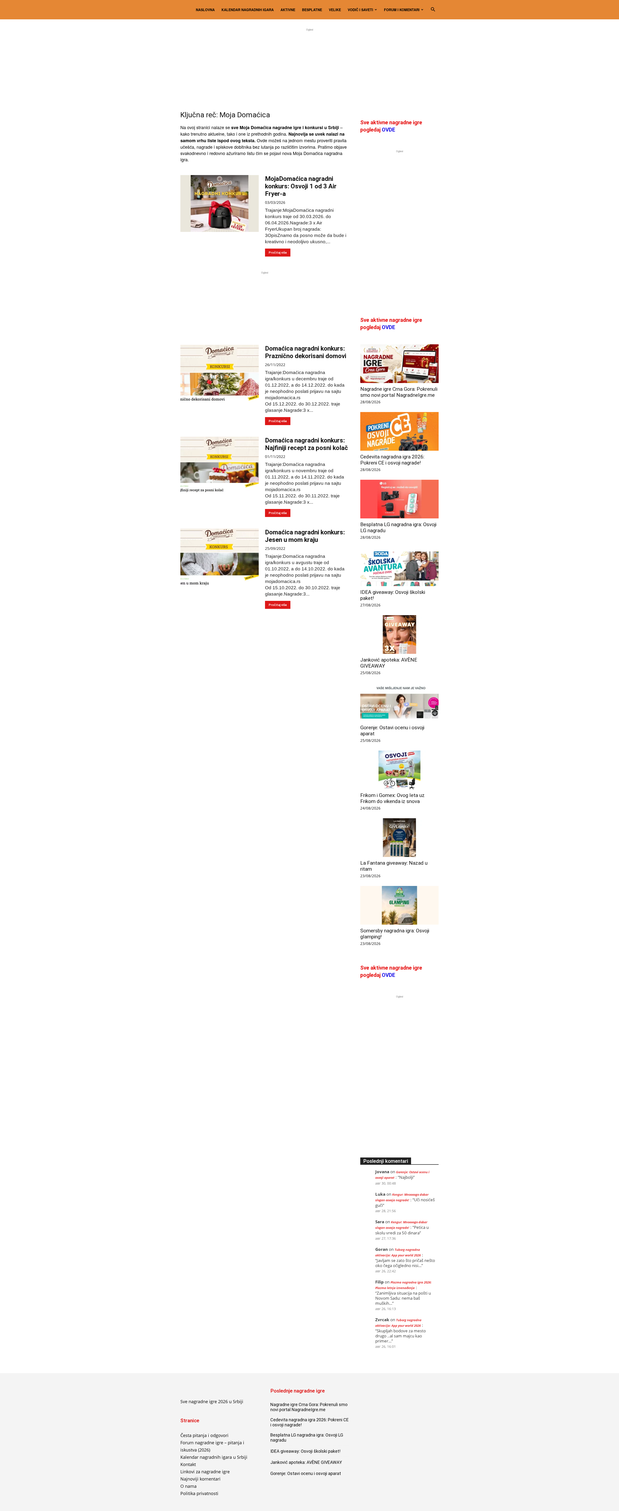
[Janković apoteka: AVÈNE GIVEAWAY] (399, 634)
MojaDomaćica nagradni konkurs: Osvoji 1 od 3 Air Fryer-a (301, 186)
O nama (188, 1486)
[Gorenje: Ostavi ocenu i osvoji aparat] (399, 702)
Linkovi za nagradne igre (205, 1471)
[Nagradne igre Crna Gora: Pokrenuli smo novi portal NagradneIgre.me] (399, 363)
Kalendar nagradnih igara (247, 9)
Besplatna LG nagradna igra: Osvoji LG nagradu (306, 1437)
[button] (433, 10)
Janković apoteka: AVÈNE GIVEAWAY (306, 1462)
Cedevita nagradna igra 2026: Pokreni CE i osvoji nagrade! (392, 460)
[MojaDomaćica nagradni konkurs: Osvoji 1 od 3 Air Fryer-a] (219, 203)
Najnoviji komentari (200, 1479)
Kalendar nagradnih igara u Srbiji (213, 1457)
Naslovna (205, 9)
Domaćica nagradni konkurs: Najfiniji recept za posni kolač (306, 444)
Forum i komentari (402, 9)
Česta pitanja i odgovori (204, 1435)
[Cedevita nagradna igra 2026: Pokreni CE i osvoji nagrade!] (399, 431)
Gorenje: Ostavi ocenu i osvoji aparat (305, 1473)
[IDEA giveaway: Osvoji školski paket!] (399, 566)
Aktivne (287, 9)
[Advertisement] (309, 66)
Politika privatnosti (199, 1493)
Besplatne (312, 9)
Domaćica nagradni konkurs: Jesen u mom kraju (305, 536)
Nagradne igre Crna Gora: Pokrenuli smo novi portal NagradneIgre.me (398, 392)
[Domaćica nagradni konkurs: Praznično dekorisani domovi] (219, 373)
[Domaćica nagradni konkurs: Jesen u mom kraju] (219, 557)
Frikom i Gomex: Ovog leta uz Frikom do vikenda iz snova (392, 798)
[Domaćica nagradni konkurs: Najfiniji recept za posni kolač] (219, 465)
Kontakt (188, 1464)
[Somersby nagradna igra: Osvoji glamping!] (399, 905)
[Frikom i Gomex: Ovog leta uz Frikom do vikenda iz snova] (399, 770)
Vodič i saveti (360, 9)
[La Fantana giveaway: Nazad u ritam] (399, 837)
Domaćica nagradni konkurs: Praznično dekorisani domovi (305, 352)
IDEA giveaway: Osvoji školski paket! (305, 1451)
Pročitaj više (278, 252)
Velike (335, 9)
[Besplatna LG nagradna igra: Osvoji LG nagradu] (399, 499)
